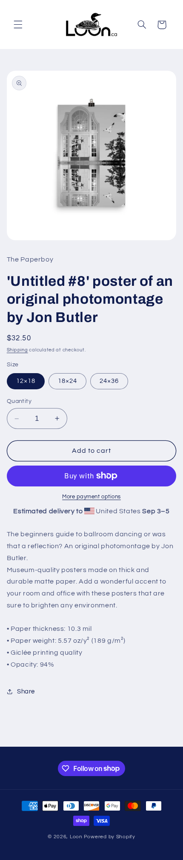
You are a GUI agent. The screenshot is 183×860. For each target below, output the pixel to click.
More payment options (91, 497)
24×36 (109, 381)
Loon (76, 836)
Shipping (17, 350)
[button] (18, 25)
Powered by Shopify (109, 836)
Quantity (19, 401)
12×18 (25, 381)
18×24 (67, 381)
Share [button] (26, 691)
